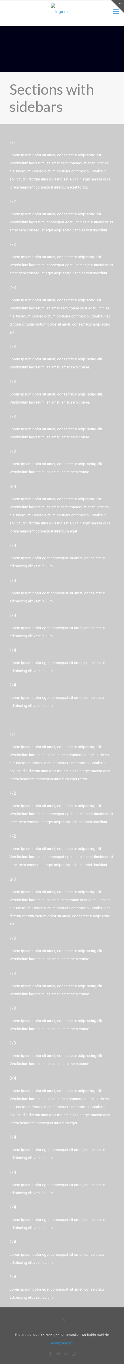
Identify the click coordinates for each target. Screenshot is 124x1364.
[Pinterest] (66, 1354)
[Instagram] (74, 1354)
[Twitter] (58, 1354)
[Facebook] (50, 1354)
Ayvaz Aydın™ (62, 1343)
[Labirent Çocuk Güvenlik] (62, 11)
